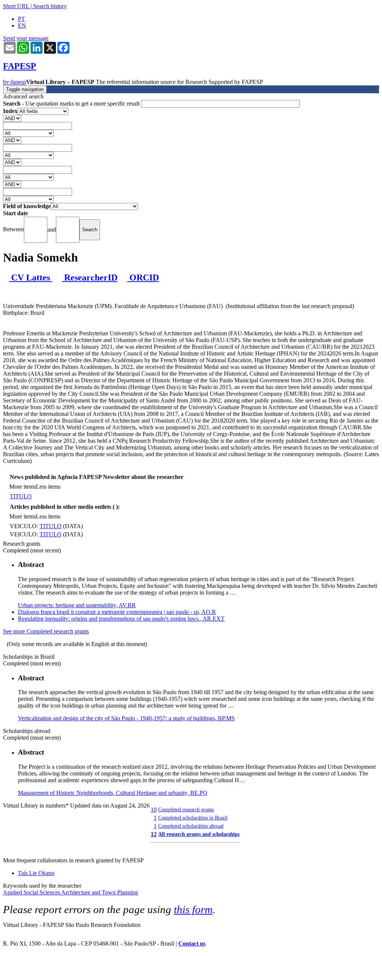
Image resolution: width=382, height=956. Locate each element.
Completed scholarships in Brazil (193, 818)
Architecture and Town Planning (99, 892)
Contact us (192, 943)
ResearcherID (90, 277)
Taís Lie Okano (36, 873)
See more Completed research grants (46, 631)
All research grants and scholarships (198, 834)
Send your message (25, 38)
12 (154, 834)
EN (22, 25)
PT (21, 19)
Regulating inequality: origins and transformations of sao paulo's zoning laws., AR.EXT (121, 618)
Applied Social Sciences (32, 892)
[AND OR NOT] (12, 118)
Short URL (16, 6)
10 (154, 809)
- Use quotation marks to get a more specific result (72, 103)
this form (193, 909)
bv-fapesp (14, 82)
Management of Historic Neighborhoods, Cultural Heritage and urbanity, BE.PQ (112, 793)
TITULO (21, 496)
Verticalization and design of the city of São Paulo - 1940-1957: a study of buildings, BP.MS (126, 718)
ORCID (143, 277)
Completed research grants (186, 809)
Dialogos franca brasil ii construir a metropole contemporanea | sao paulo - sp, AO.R (117, 612)
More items (22, 486)
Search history (50, 6)
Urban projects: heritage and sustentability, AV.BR (77, 605)
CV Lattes (30, 277)
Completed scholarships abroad (190, 826)
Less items (48, 486)
